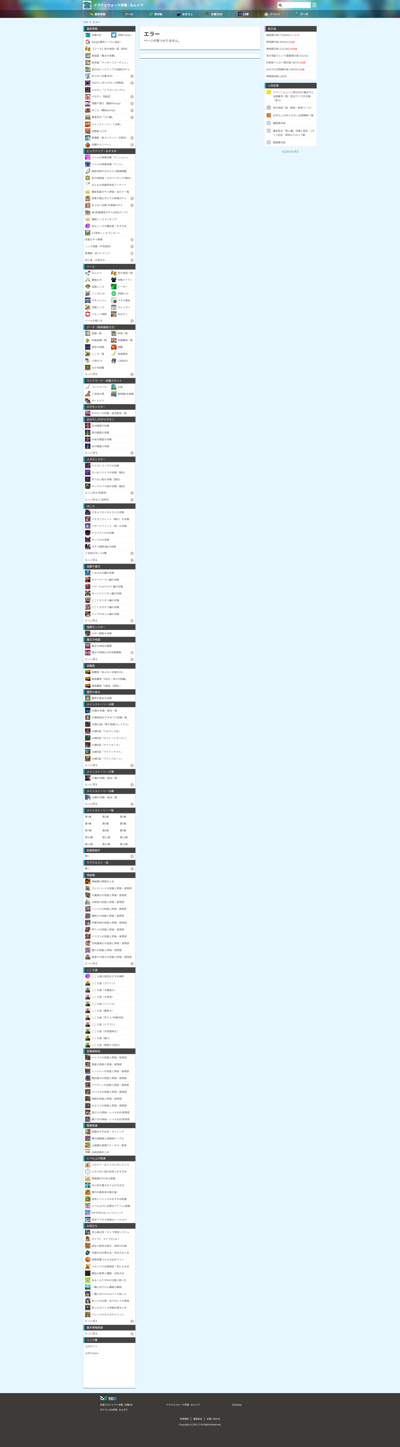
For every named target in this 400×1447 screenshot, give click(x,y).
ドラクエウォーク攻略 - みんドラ (118, 4)
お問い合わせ (213, 1418)
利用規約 (184, 1418)
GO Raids (237, 1404)
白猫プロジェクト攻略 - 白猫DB (116, 1404)
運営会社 (197, 1418)
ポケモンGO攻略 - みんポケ (114, 1409)
